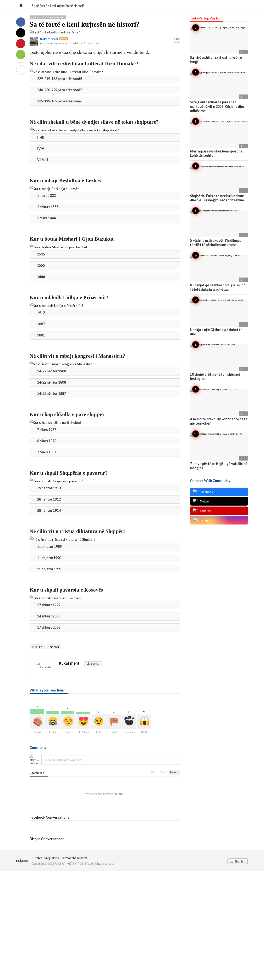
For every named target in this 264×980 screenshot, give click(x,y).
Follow (95, 663)
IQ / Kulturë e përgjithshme (47, 17)
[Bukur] (67, 721)
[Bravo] (37, 721)
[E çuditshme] (129, 721)
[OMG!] (144, 721)
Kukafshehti (49, 39)
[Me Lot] (52, 721)
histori (54, 647)
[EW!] (98, 721)
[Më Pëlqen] (83, 721)
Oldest (163, 772)
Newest (174, 772)
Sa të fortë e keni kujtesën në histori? (85, 24)
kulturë (37, 647)
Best (153, 772)
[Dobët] (113, 721)
